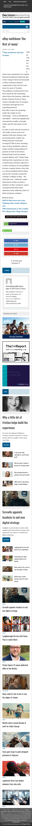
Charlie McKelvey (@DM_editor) (14, 286)
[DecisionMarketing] (16, 16)
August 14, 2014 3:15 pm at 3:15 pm (15, 289)
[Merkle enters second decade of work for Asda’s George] (7, 580)
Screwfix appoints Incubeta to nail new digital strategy (13, 517)
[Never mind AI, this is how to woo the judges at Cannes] (7, 571)
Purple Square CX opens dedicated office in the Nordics (20, 559)
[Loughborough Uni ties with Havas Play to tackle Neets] (7, 551)
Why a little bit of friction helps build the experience (15, 422)
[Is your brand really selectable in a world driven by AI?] (7, 456)
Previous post (17, 261)
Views (5, 392)
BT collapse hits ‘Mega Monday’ (15, 211)
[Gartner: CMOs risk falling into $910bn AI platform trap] (16, 804)
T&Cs (10, 1)
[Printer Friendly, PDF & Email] (7, 230)
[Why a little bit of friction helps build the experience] (16, 410)
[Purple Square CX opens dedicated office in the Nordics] (7, 560)
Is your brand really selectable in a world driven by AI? (21, 454)
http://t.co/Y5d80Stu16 (13, 299)
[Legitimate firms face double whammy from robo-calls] (16, 775)
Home (5, 1)
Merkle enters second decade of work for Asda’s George (21, 579)
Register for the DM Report (20, 1)
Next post (15, 263)
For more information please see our (16, 824)
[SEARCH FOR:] (16, 31)
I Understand (16, 822)
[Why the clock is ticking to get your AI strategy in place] (7, 467)
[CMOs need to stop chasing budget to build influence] (7, 485)
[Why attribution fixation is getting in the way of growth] (7, 476)
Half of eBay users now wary (13, 200)
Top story (5, 690)
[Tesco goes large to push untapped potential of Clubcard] (16, 746)
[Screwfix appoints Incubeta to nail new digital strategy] (16, 505)
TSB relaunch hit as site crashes (15, 209)
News (3, 604)
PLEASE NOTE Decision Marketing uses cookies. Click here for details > (16, 6)
